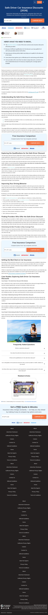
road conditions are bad (23, 200)
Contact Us (12, 442)
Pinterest (8, 608)
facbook (1, 608)
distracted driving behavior (11, 198)
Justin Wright (20, 33)
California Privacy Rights (12, 435)
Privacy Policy (12, 456)
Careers (12, 439)
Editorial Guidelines (12, 446)
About (12, 428)
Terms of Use (42, 23)
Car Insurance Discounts (30, 401)
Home (4, 401)
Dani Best (7, 33)
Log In (39, 2)
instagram (6, 608)
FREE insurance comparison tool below (17, 273)
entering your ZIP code (33, 92)
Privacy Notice (9, 612)
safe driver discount (12, 44)
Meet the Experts (12, 453)
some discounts (11, 167)
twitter (4, 608)
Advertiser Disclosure (12, 432)
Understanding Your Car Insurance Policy (15, 401)
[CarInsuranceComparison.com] (6, 606)
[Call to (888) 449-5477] (35, 2)
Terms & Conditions (12, 460)
